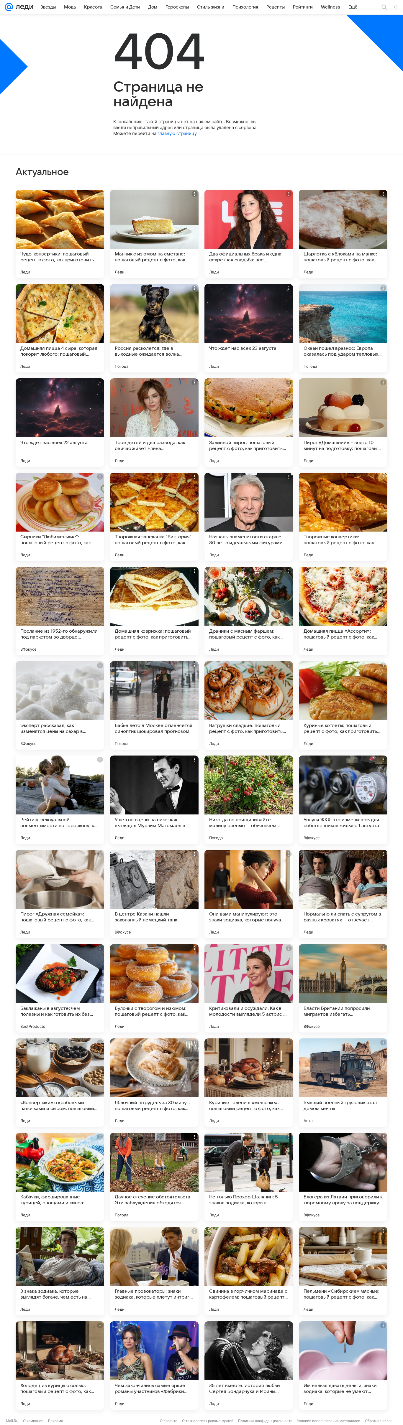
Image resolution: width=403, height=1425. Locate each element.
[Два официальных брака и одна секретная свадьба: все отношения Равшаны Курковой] (248, 234)
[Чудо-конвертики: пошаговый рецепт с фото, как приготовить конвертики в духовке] (60, 234)
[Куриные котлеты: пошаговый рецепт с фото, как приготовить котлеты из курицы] (343, 705)
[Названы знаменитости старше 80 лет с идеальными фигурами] (248, 517)
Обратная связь (378, 1421)
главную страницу (177, 133)
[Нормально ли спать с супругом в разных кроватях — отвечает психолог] (343, 894)
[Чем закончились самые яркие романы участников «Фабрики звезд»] (154, 1365)
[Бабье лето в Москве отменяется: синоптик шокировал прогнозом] (154, 705)
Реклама (55, 1421)
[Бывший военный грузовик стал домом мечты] (343, 1082)
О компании (33, 1421)
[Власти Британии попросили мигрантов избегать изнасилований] (343, 988)
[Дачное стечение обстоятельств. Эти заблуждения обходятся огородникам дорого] (154, 1177)
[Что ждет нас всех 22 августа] (60, 422)
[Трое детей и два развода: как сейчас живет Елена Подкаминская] (154, 422)
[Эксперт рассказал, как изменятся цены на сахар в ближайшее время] (60, 705)
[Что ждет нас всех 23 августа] (248, 328)
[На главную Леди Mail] (23, 7)
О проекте (168, 1421)
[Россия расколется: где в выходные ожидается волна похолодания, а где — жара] (154, 328)
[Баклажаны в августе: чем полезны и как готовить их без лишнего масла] (60, 988)
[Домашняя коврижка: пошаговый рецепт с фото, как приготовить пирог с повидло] (154, 611)
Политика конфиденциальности (265, 1421)
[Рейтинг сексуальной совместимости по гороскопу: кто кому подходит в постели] (60, 800)
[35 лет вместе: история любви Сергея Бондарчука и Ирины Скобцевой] (248, 1365)
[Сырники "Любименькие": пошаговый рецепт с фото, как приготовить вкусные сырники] (60, 517)
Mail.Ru (12, 1421)
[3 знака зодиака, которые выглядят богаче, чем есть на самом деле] (60, 1271)
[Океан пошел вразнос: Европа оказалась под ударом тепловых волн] (343, 328)
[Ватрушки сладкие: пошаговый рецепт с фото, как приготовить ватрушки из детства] (248, 705)
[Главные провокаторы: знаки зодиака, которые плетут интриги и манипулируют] (154, 1271)
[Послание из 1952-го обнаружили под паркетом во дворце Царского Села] (60, 611)
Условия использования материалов (328, 1421)
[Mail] (9, 7)
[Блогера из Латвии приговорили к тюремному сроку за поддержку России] (343, 1177)
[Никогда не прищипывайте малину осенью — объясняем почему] (248, 800)
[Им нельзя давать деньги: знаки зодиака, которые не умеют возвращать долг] (343, 1365)
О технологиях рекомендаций (207, 1421)
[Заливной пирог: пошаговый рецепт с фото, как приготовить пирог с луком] (248, 422)
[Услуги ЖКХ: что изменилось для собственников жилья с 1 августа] (343, 800)
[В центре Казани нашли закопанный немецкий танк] (154, 894)
